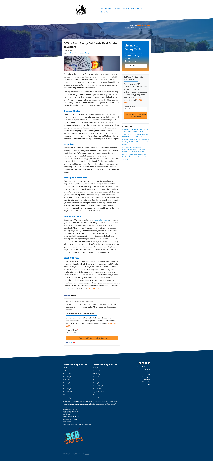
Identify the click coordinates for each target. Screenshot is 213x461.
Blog (149, 384)
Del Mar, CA (66, 380)
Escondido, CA (67, 377)
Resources (147, 379)
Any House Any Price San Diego (78, 53)
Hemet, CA (96, 377)
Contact (67, 288)
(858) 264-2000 (143, 25)
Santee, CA (96, 398)
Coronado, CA (67, 386)
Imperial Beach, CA (98, 392)
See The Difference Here (136, 66)
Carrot (87, 454)
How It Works (117, 8)
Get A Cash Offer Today (132, 28)
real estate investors (101, 220)
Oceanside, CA (67, 389)
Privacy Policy (146, 382)
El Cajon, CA (66, 395)
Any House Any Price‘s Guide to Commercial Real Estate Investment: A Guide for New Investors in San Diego (134, 149)
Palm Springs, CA (98, 374)
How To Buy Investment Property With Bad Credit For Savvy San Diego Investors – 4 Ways (135, 157)
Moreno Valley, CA (98, 386)
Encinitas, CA (67, 374)
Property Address (72, 330)
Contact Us (104, 12)
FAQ (141, 8)
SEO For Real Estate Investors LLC (70, 420)
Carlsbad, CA (66, 383)
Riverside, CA (97, 389)
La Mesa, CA (66, 371)
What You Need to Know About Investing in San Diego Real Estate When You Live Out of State (135, 142)
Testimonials (135, 8)
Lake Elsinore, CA (68, 368)
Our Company (145, 28)
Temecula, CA (97, 380)
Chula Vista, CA (67, 392)
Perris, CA (96, 368)
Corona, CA (96, 383)
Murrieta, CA (96, 371)
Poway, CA (96, 395)
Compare (126, 8)
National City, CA (68, 398)
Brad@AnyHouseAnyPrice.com (71, 416)
